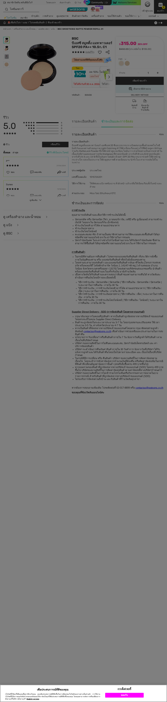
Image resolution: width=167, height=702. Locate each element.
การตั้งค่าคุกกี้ (124, 689)
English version (33, 699)
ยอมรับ (124, 695)
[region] (83, 693)
